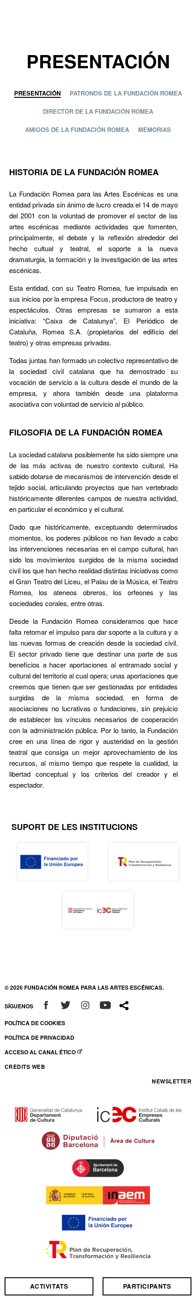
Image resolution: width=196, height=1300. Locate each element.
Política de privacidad (39, 1037)
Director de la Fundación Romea (98, 112)
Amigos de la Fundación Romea (77, 130)
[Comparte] (124, 1006)
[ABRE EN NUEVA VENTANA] (46, 1006)
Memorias (154, 130)
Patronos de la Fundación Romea (126, 93)
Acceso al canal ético (41, 1052)
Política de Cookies (35, 1023)
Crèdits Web (25, 1066)
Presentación (37, 93)
